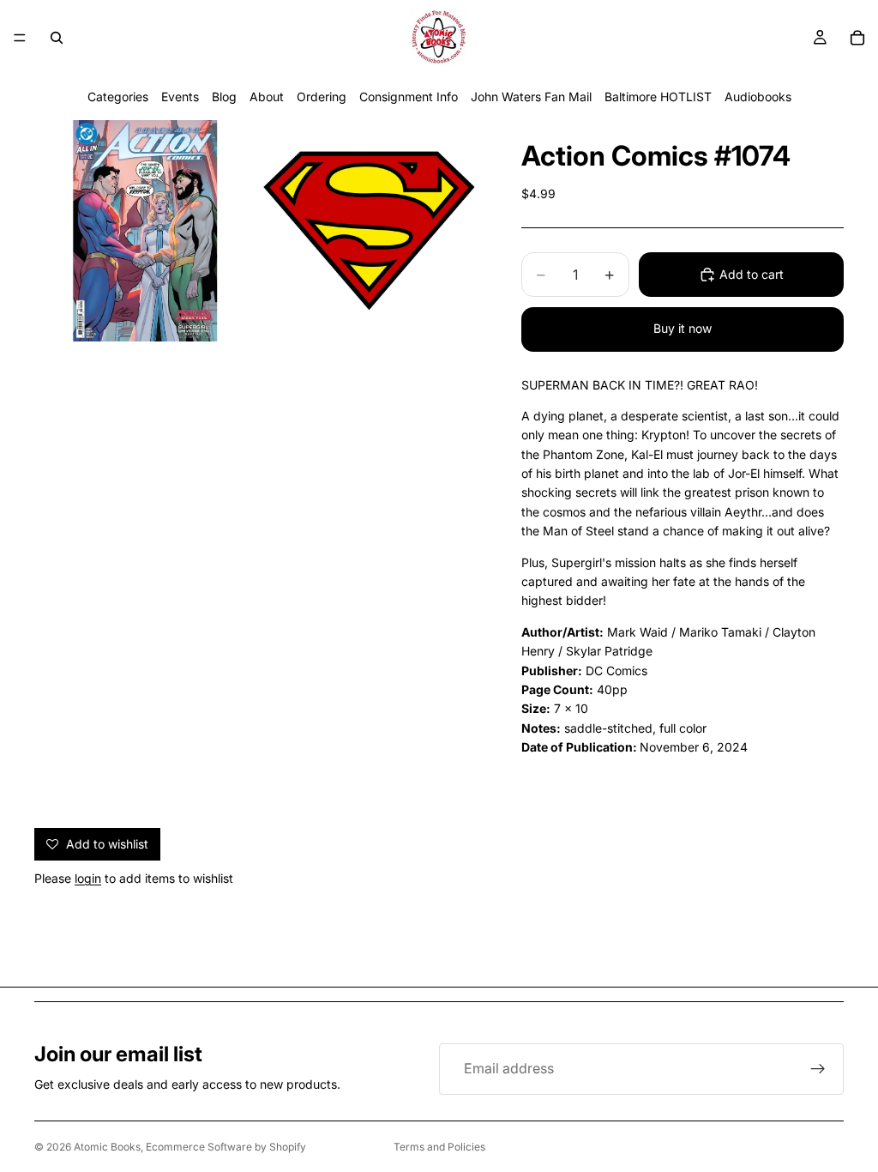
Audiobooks (758, 96)
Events (180, 96)
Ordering (321, 96)
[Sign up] (818, 1069)
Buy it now (682, 328)
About (267, 96)
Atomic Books (107, 1146)
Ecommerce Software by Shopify (226, 1146)
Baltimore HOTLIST (658, 96)
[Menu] (19, 37)
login (88, 878)
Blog (224, 96)
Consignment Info (408, 96)
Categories (117, 96)
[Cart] (857, 38)
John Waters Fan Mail (531, 96)
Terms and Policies (439, 1146)
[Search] (56, 38)
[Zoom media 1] (145, 230)
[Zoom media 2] (369, 230)
